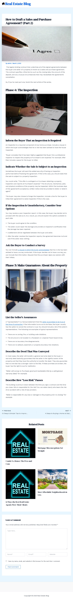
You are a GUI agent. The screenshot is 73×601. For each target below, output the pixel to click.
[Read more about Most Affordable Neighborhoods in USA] (52, 479)
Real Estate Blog (18, 3)
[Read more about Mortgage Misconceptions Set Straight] (52, 436)
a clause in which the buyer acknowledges (33, 250)
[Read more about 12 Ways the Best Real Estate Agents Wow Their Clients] (20, 484)
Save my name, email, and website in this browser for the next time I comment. (34, 561)
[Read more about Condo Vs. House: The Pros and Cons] (20, 443)
